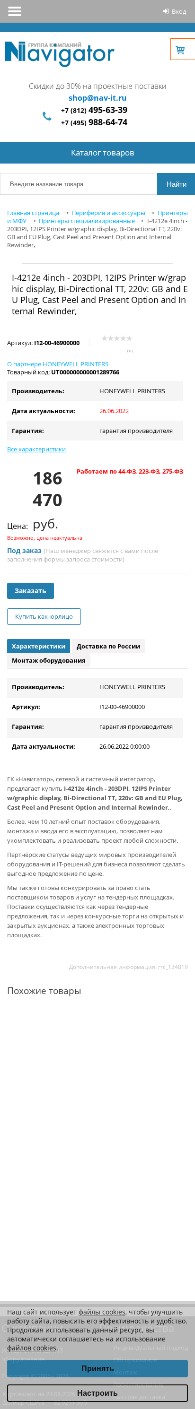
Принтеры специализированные (87, 220)
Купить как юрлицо (44, 616)
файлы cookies (102, 1311)
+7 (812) (94, 110)
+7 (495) (94, 122)
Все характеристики (36, 449)
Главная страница (33, 212)
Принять (97, 1369)
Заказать (30, 590)
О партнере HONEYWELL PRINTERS (57, 364)
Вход (179, 11)
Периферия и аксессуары (108, 212)
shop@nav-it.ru (98, 98)
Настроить (97, 1393)
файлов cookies (31, 1347)
